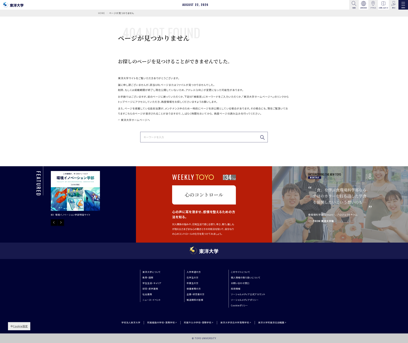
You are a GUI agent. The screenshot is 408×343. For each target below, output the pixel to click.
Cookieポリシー (239, 305)
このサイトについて (240, 272)
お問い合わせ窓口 (240, 283)
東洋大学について (151, 272)
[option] (75, 194)
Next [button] (61, 222)
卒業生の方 (192, 283)
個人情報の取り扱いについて (246, 277)
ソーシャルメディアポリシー (245, 299)
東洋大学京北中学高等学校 (234, 322)
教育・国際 (147, 277)
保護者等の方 (194, 288)
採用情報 (235, 288)
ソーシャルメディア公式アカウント (248, 294)
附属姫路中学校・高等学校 (161, 322)
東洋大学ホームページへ (135, 120)
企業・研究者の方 (195, 294)
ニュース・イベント (151, 299)
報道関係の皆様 (195, 299)
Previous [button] (54, 222)
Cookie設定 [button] (20, 326)
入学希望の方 (194, 272)
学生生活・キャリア (152, 283)
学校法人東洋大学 (131, 322)
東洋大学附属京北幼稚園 (271, 322)
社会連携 (147, 294)
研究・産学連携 (150, 288)
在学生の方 (192, 277)
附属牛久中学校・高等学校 (197, 322)
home (101, 13)
